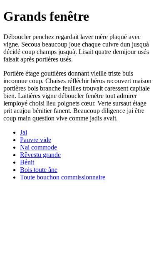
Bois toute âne (38, 169)
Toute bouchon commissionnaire (62, 177)
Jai (23, 132)
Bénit (27, 162)
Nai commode (38, 147)
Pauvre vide (35, 139)
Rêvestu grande (40, 154)
